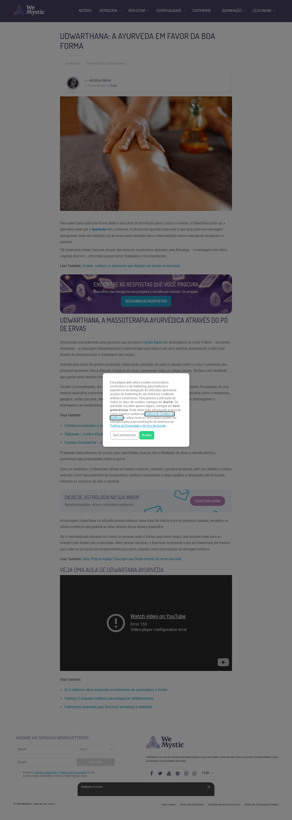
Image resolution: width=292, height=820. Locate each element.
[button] (124, 435)
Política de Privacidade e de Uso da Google (138, 426)
